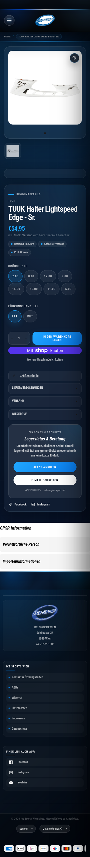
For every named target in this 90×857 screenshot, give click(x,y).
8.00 (31, 276)
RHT (30, 316)
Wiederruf (19, 414)
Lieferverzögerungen (27, 387)
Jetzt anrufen (45, 467)
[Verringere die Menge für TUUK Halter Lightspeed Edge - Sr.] (12, 338)
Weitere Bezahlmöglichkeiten (45, 359)
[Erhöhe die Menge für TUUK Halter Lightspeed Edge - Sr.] (26, 338)
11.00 (52, 289)
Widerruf (17, 698)
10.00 (34, 289)
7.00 (15, 276)
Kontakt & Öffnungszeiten (27, 677)
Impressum (18, 718)
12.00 (48, 276)
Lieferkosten (19, 708)
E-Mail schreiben (45, 480)
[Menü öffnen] (9, 20)
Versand (27, 235)
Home (7, 36)
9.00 (65, 276)
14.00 (16, 289)
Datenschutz (19, 728)
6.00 (68, 289)
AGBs (15, 687)
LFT (15, 316)
